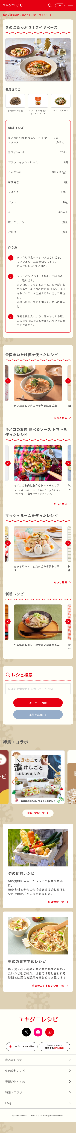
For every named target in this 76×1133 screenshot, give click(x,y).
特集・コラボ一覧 (35, 812)
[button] (8, 381)
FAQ (8, 1103)
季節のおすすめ (15, 1081)
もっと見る (60, 417)
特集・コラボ (13, 1092)
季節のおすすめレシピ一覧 (48, 985)
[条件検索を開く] (50, 5)
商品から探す (13, 1059)
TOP (5, 14)
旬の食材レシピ (15, 1070)
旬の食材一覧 (56, 902)
